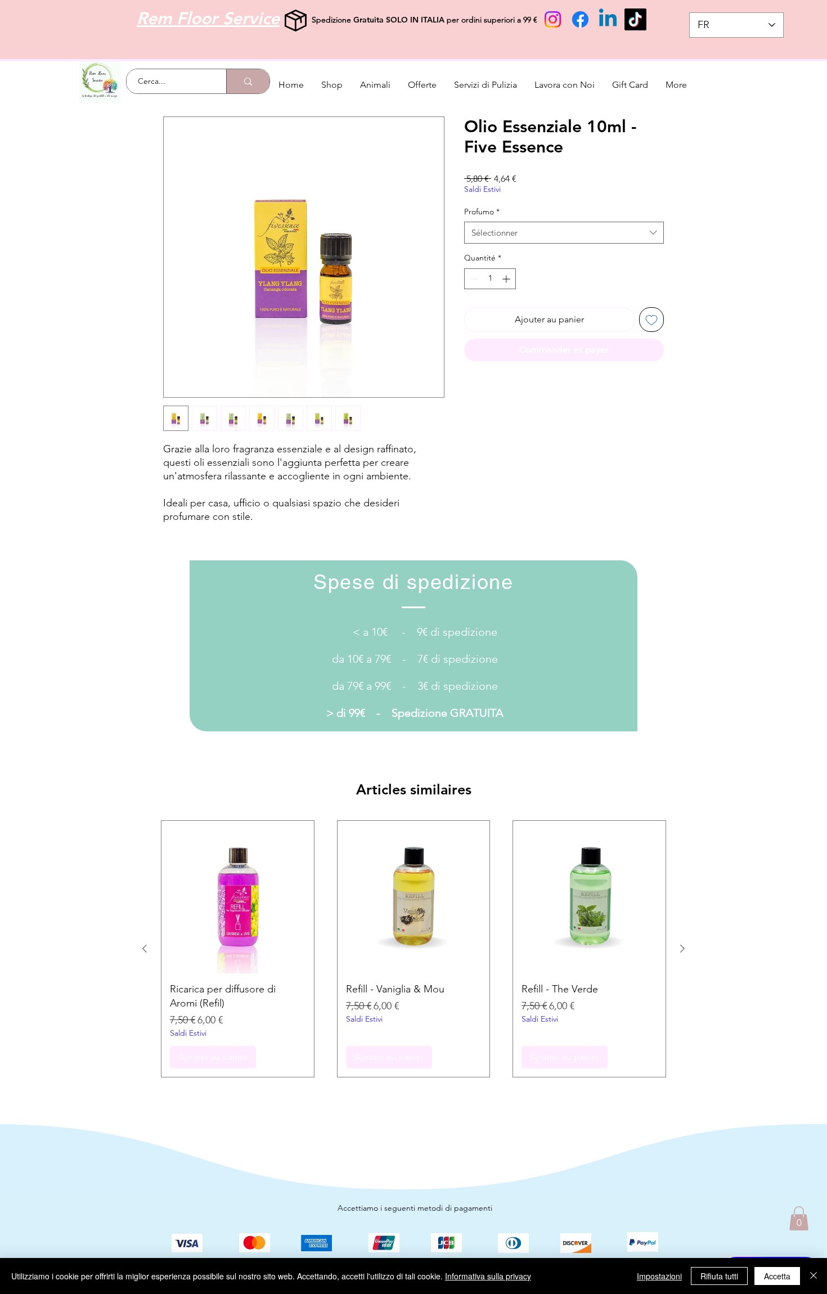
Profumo (482, 211)
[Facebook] (580, 19)
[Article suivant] (682, 948)
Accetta (777, 1276)
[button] (799, 1218)
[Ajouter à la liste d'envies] (651, 319)
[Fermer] (813, 1276)
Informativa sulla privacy (488, 1276)
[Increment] (507, 279)
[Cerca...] (247, 81)
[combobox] (564, 233)
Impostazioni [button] (659, 1276)
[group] (413, 949)
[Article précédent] (144, 948)
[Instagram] (553, 19)
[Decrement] (473, 279)
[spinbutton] (490, 279)
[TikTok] (635, 19)
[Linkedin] (608, 19)
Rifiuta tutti (719, 1276)
